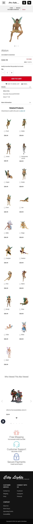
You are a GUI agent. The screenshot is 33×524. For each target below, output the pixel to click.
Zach (7, 360)
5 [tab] (22, 423)
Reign (22, 233)
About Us (5, 506)
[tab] (16, 87)
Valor (7, 334)
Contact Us (6, 491)
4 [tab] (19, 423)
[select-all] (22, 111)
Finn (7, 284)
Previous (2, 401)
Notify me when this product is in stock (12, 66)
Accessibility (6, 514)
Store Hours (6, 508)
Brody (7, 309)
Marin (23, 284)
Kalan (23, 131)
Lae (22, 207)
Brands (18, 8)
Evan (7, 207)
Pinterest (19, 496)
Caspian (8, 258)
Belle (7, 233)
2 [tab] (14, 423)
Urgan (7, 182)
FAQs (4, 496)
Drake (23, 182)
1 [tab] (11, 423)
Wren (22, 334)
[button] (24, 2)
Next (31, 401)
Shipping (5, 493)
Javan (7, 156)
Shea (22, 309)
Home (11, 8)
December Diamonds (13, 9)
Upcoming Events (8, 511)
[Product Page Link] (9, 128)
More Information (6, 102)
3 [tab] (16, 423)
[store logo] (14, 3)
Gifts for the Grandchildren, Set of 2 (16, 410)
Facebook (20, 491)
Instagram (20, 493)
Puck (7, 131)
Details (3, 87)
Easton (23, 258)
